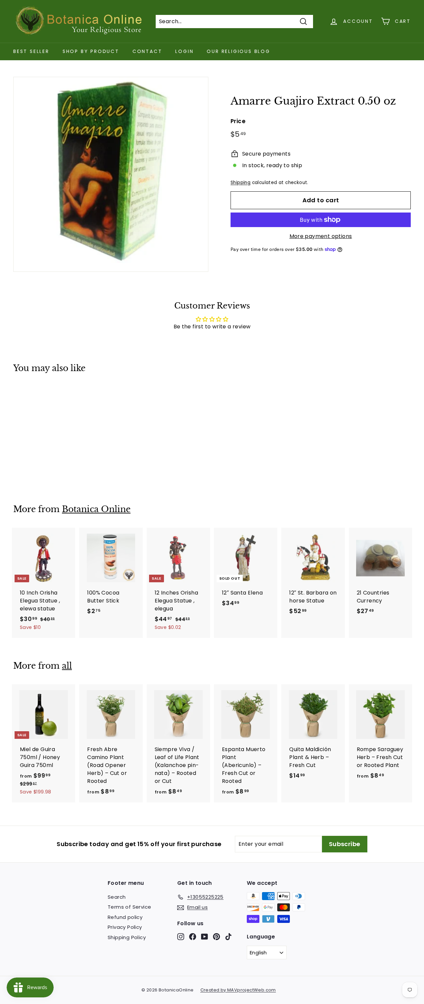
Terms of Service (129, 906)
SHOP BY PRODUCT (91, 51)
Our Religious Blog (238, 51)
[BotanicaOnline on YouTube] (204, 936)
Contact (147, 51)
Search (117, 896)
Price (238, 121)
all (67, 666)
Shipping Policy (127, 937)
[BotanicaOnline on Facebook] (192, 936)
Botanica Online (96, 509)
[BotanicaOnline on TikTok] (228, 936)
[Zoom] (111, 174)
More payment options (321, 236)
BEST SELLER (31, 51)
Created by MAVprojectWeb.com (238, 990)
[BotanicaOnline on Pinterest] (216, 936)
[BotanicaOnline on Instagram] (180, 936)
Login (184, 51)
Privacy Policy (125, 927)
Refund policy (125, 917)
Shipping (240, 182)
